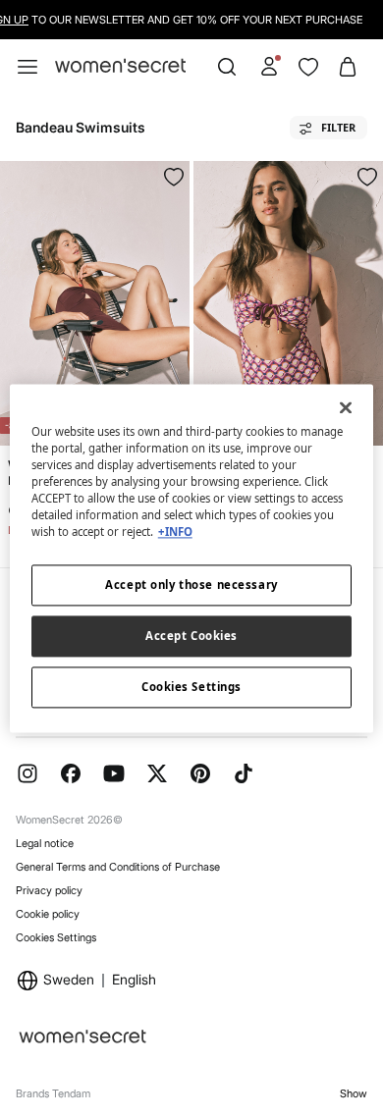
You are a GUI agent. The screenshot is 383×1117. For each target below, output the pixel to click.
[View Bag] (347, 66)
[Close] (345, 407)
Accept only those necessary (191, 585)
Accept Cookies (191, 636)
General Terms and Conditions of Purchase (118, 867)
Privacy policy (49, 890)
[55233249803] (367, 176)
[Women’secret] (120, 66)
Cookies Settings (56, 937)
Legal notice (45, 843)
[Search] (227, 66)
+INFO (175, 532)
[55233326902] (174, 176)
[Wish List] (308, 66)
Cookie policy (48, 914)
